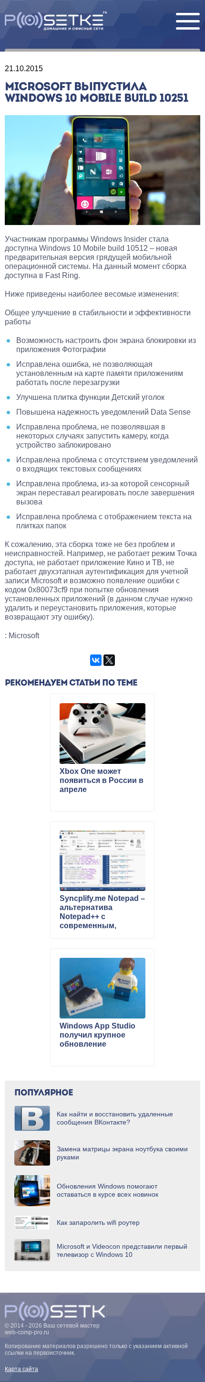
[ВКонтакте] (96, 660)
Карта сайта (21, 1369)
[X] (109, 660)
